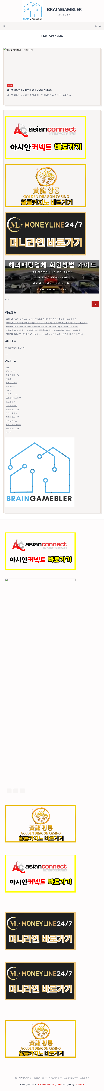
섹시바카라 (10, 386)
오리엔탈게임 (11, 413)
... (70, 94)
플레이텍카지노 (12, 428)
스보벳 (9, 390)
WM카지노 (10, 371)
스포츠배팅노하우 (13, 398)
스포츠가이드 (11, 394)
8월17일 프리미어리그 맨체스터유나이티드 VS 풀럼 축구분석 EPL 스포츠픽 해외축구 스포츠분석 (46, 322)
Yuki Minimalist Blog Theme (50, 1084)
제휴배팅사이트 (12, 417)
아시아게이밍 (11, 405)
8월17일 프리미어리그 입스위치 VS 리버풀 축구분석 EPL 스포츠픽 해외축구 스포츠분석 (43, 330)
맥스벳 (10, 85)
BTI (7, 367)
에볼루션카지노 (12, 409)
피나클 (9, 432)
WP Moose (79, 1084)
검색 (7, 299)
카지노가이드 (11, 420)
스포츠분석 (10, 401)
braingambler (64, 9)
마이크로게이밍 (12, 375)
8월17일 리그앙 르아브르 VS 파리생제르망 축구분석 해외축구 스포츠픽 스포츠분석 (41, 318)
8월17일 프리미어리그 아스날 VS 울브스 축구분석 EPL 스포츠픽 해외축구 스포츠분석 (42, 326)
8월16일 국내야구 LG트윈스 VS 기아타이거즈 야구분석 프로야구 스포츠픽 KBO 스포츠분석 (44, 334)
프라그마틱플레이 (13, 424)
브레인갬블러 (11, 382)
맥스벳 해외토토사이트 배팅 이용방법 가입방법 (29, 89)
